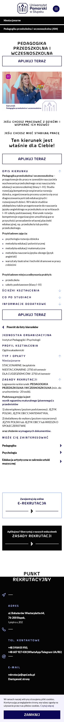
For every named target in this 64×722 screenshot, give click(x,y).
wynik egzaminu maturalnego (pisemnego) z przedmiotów (28, 402)
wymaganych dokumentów (34, 431)
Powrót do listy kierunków (22, 327)
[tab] (32, 227)
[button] (32, 171)
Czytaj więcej (47, 705)
